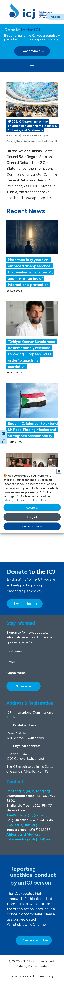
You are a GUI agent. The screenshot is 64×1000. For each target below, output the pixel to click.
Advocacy (27, 135)
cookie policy (37, 500)
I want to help (31, 51)
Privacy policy (20, 976)
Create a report (32, 940)
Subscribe (23, 686)
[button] (59, 471)
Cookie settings (32, 526)
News (19, 141)
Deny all (32, 517)
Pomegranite (37, 966)
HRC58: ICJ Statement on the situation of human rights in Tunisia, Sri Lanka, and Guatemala (32, 126)
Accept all (32, 507)
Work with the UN (47, 141)
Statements (30, 141)
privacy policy (12, 500)
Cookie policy (43, 976)
